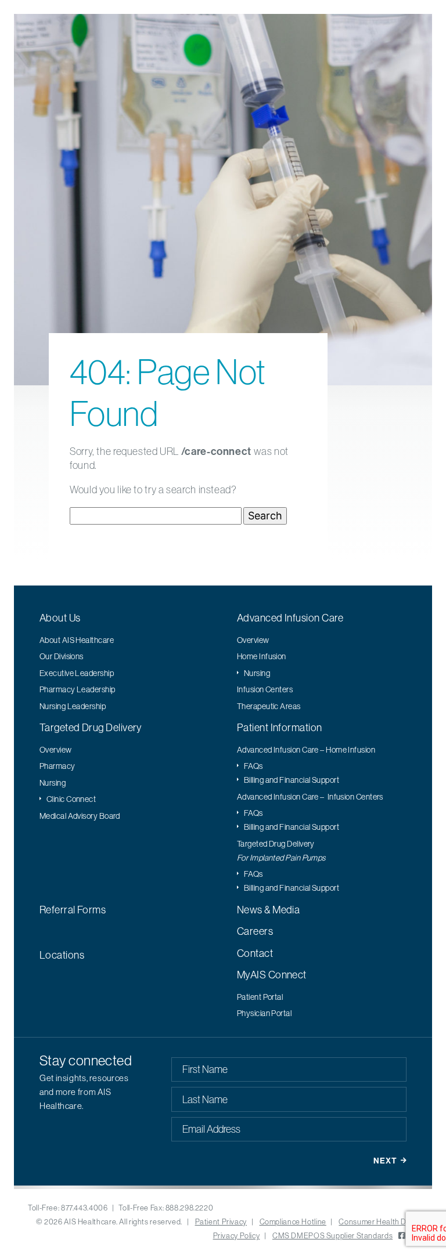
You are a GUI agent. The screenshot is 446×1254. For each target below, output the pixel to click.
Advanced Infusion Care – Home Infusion (306, 750)
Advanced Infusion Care (290, 617)
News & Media (268, 909)
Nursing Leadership (72, 706)
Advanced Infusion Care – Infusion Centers (310, 797)
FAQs (253, 766)
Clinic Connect (71, 799)
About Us (60, 617)
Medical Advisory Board (79, 816)
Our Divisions (61, 656)
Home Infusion (261, 656)
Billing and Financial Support (291, 780)
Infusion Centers (265, 689)
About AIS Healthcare (76, 640)
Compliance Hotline (293, 1221)
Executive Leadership (76, 673)
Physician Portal (264, 1013)
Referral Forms (72, 909)
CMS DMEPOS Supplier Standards (332, 1235)
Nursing (257, 673)
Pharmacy (57, 766)
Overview (253, 640)
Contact (255, 953)
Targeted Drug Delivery (90, 727)
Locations (61, 955)
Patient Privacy (221, 1221)
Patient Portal (260, 997)
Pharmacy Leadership (77, 689)
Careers (255, 931)
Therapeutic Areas (269, 706)
